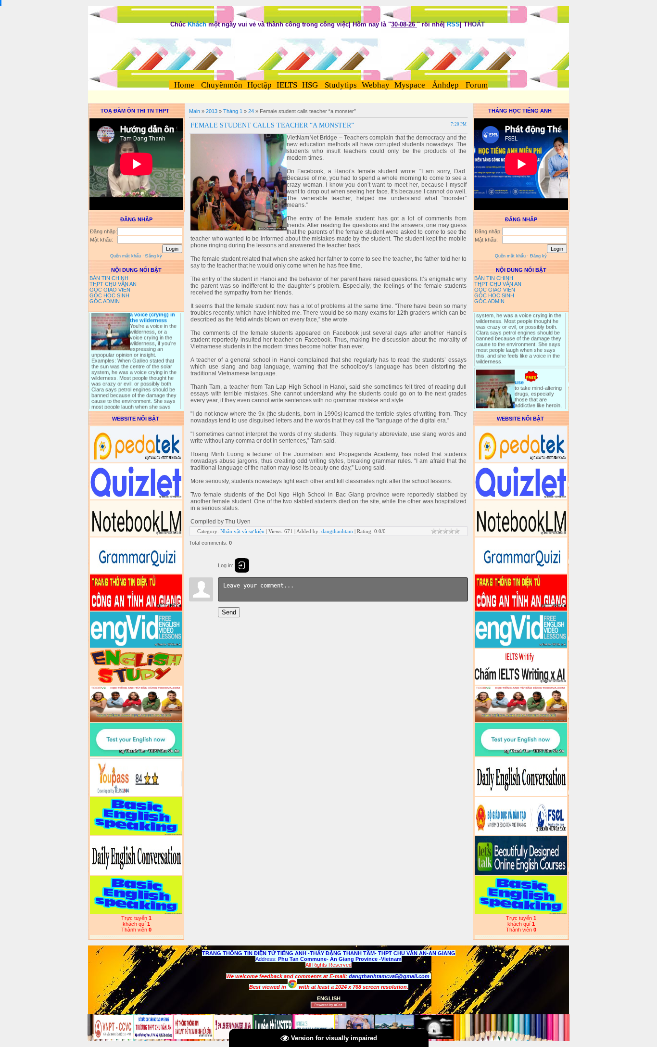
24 (251, 111)
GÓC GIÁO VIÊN (109, 290)
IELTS (287, 84)
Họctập (259, 84)
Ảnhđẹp (445, 84)
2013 (211, 111)
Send (229, 612)
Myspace (409, 84)
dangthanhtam (337, 531)
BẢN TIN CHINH (108, 278)
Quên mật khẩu (125, 256)
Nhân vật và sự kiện (242, 531)
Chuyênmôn (220, 84)
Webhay (376, 84)
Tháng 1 (232, 111)
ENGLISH (329, 998)
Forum (477, 84)
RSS (453, 24)
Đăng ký (153, 256)
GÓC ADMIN (104, 301)
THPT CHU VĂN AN (113, 284)
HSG (310, 84)
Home (184, 84)
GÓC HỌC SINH (109, 295)
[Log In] (242, 565)
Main (194, 111)
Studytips (340, 84)
